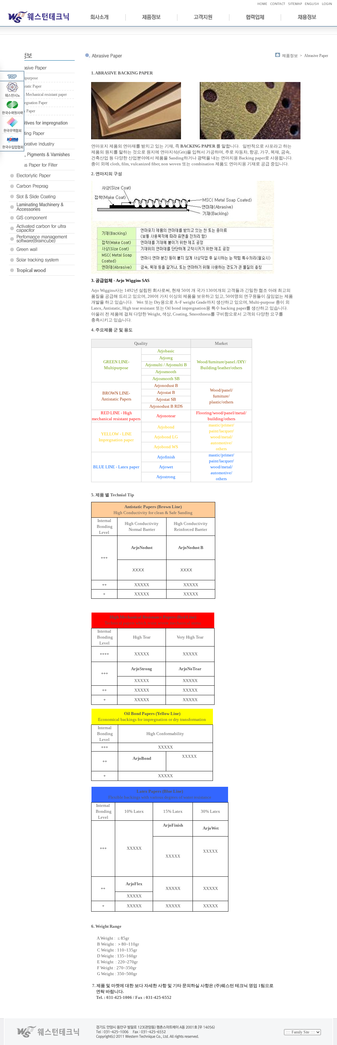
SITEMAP (295, 4)
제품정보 (151, 17)
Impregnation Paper (32, 102)
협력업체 (255, 17)
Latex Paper (26, 111)
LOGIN (327, 4)
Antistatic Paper (29, 86)
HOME (262, 4)
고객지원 (203, 17)
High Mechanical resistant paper (42, 94)
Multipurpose (27, 78)
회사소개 (99, 17)
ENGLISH (312, 4)
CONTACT (277, 4)
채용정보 (307, 17)
